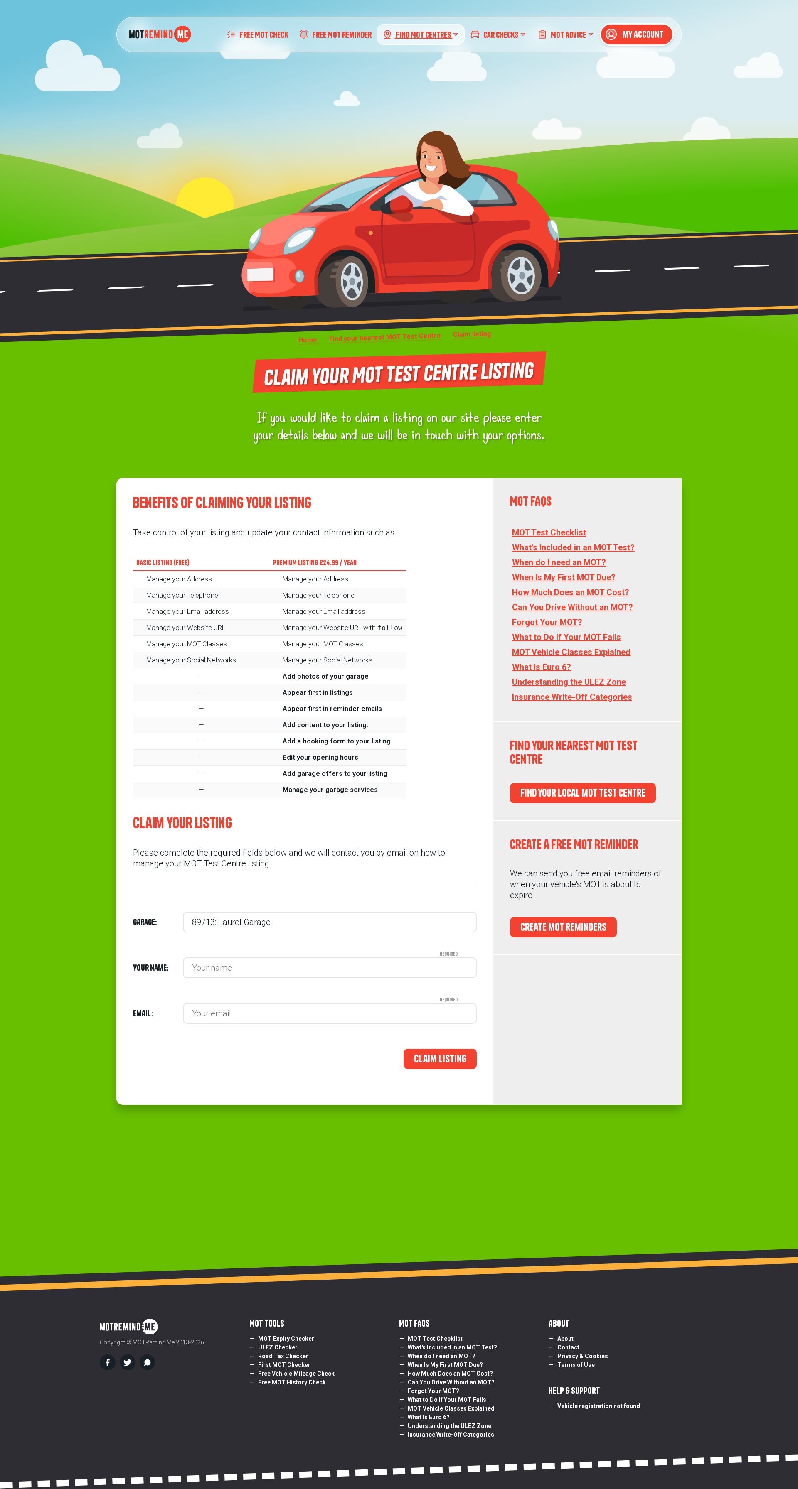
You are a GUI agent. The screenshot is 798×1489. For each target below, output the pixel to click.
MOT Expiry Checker (286, 1338)
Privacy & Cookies (582, 1356)
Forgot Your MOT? (547, 622)
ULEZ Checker (278, 1347)
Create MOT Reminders (563, 927)
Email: (158, 1013)
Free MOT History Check (292, 1382)
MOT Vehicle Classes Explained (571, 652)
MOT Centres (424, 34)
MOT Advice (568, 34)
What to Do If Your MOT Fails (566, 637)
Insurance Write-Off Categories (572, 697)
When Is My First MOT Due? (564, 577)
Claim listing (440, 1058)
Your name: (158, 968)
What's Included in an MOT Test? (573, 547)
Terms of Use (576, 1364)
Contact (568, 1347)
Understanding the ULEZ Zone (569, 682)
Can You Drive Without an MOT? (572, 607)
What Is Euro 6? (541, 667)
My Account (642, 34)
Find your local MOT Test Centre (582, 793)
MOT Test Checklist (549, 532)
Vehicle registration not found (598, 1406)
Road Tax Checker (283, 1356)
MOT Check (263, 34)
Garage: (145, 922)
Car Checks (501, 34)
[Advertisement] (587, 1030)
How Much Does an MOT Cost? (570, 592)
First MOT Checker (284, 1364)
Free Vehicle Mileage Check (296, 1373)
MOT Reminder (342, 34)
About (565, 1338)
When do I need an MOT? (559, 562)
